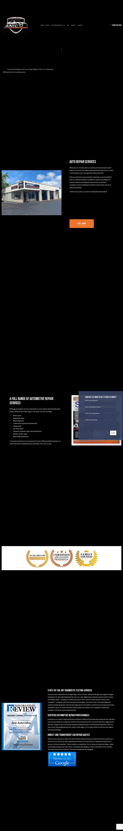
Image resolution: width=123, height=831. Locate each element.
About (47, 25)
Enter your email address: (92, 413)
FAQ (68, 25)
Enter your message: (91, 420)
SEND (113, 433)
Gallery (73, 25)
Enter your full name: (91, 400)
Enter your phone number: (93, 407)
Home (42, 25)
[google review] (62, 761)
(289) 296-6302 (117, 26)
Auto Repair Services (57, 25)
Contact (80, 25)
